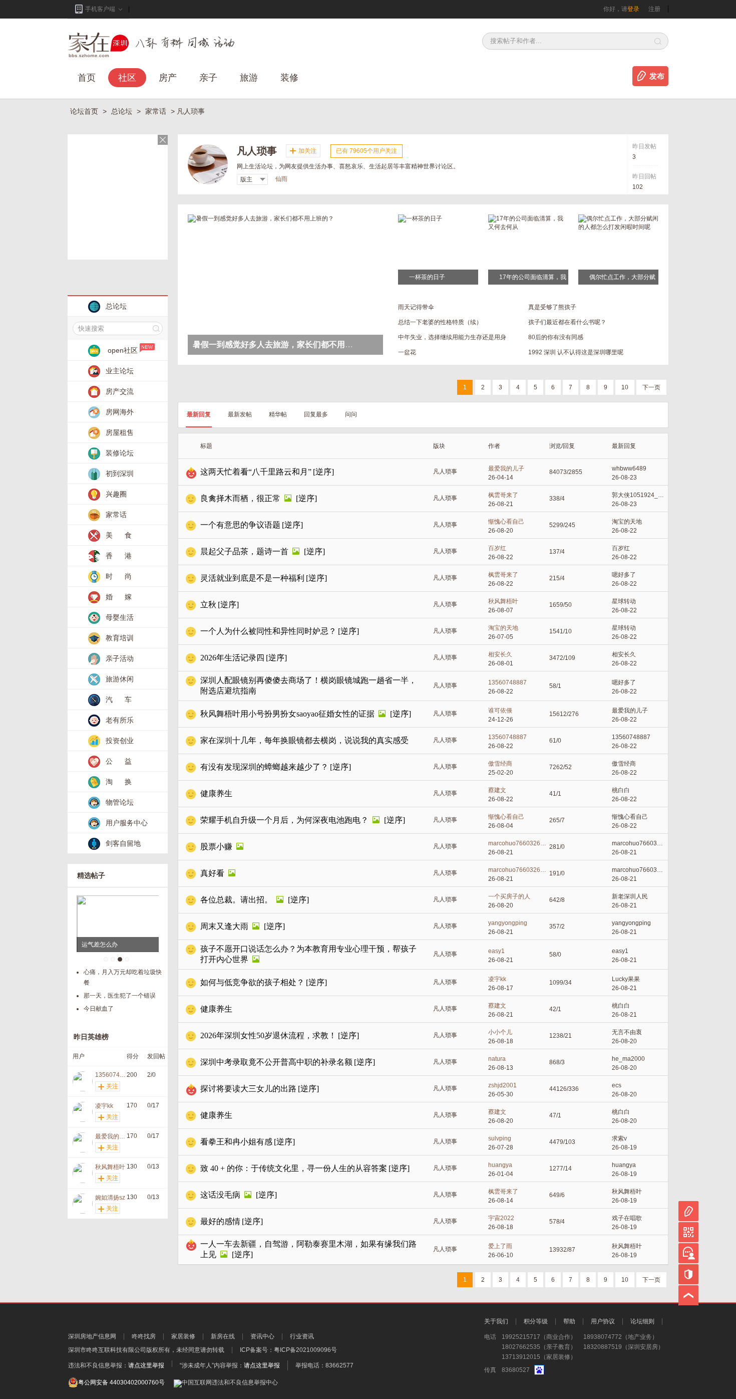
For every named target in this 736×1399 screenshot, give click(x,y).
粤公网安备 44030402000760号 (121, 1382)
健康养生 (216, 793)
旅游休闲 (120, 679)
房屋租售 (120, 432)
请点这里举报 (146, 1365)
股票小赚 (216, 846)
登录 (633, 9)
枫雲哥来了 (503, 495)
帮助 (569, 1321)
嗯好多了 (624, 574)
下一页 (651, 387)
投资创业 (120, 741)
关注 (112, 1086)
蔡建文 (497, 790)
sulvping (499, 1138)
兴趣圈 (116, 494)
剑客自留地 (123, 843)
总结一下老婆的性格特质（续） (440, 322)
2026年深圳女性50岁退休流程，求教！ (268, 1035)
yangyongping (507, 922)
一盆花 (407, 352)
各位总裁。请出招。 (236, 899)
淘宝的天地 (627, 521)
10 (624, 387)
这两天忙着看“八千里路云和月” (255, 472)
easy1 (496, 951)
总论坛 (122, 111)
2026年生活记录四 (232, 657)
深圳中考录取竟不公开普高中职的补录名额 (276, 1062)
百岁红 (497, 548)
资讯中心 (262, 1336)
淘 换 (119, 782)
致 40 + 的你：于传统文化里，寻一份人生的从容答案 (293, 1168)
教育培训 (120, 638)
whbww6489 (629, 468)
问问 (351, 414)
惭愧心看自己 (506, 521)
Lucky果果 (626, 979)
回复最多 (316, 414)
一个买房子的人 (509, 896)
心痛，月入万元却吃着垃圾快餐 (123, 977)
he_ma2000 (628, 1058)
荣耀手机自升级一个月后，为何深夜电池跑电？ (284, 820)
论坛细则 (642, 1321)
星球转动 (624, 601)
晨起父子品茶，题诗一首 (244, 551)
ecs (616, 1085)
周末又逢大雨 (224, 926)
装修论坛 (120, 453)
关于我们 (496, 1321)
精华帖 (278, 414)
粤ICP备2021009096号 (305, 1349)
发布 (656, 76)
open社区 (123, 350)
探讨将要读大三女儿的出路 (248, 1088)
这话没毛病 (220, 1195)
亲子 (208, 78)
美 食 (119, 535)
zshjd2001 (502, 1085)
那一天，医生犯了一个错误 (120, 995)
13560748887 (507, 682)
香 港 (119, 556)
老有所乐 (120, 720)
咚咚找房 (144, 1336)
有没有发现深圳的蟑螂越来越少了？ (264, 767)
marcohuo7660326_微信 (518, 843)
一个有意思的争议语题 (240, 525)
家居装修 (183, 1336)
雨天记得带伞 (416, 307)
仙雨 (281, 178)
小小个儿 (500, 1032)
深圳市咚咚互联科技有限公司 (107, 1349)
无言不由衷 (627, 1032)
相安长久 (500, 654)
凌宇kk (497, 979)
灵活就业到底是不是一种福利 (252, 578)
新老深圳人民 (630, 896)
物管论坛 (120, 802)
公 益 (119, 761)
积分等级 (536, 1321)
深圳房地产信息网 (92, 1336)
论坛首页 (85, 111)
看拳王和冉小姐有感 (236, 1141)
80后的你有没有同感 (555, 337)
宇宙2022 (501, 1218)
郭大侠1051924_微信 (639, 495)
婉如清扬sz (110, 1197)
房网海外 (120, 412)
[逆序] (323, 472)
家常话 (156, 111)
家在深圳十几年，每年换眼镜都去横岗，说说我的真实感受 (304, 740)
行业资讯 (302, 1336)
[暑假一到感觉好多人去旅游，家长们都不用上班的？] (261, 217)
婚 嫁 (119, 597)
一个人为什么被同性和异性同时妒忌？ (268, 631)
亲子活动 (120, 658)
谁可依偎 (500, 710)
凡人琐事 (445, 471)
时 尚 (119, 576)
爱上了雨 (500, 1246)
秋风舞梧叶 (503, 601)
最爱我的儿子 (506, 468)
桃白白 (621, 790)
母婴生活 (120, 617)
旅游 (249, 78)
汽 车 (119, 699)
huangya (500, 1165)
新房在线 (223, 1336)
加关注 (307, 150)
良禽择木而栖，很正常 (240, 498)
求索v (619, 1138)
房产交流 (120, 391)
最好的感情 (220, 1221)
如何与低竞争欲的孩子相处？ (252, 982)
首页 (87, 78)
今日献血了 (99, 1008)
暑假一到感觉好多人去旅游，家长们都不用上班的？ (285, 344)
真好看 (212, 873)
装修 (289, 78)
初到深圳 (120, 474)
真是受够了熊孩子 (552, 307)
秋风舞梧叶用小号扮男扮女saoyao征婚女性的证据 (287, 714)
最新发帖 (240, 414)
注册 (654, 9)
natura (497, 1058)
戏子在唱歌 (627, 1218)
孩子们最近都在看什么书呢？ (567, 322)
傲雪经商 (500, 763)
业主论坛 (120, 371)
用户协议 (603, 1321)
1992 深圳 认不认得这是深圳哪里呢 (575, 352)
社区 (127, 78)
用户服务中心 (127, 823)
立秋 (208, 604)
